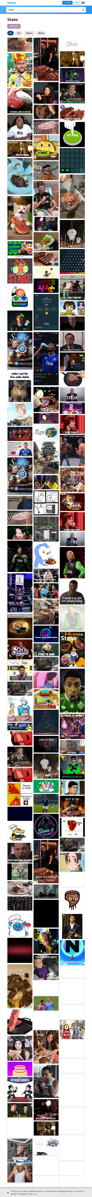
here (35, 1194)
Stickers (29, 33)
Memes (41, 33)
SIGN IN (77, 2)
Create (68, 2)
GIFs (19, 33)
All (10, 33)
